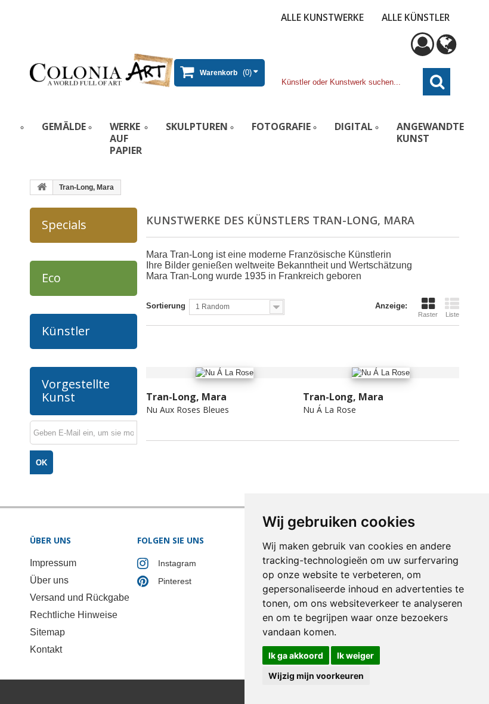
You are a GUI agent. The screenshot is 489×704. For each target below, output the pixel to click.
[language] (446, 49)
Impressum (53, 563)
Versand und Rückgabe (79, 597)
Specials (64, 225)
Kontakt (46, 649)
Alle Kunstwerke (322, 17)
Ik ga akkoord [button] (295, 655)
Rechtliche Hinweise (73, 615)
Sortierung (165, 305)
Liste (452, 314)
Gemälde (64, 126)
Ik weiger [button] (355, 655)
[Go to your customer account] (422, 49)
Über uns (49, 580)
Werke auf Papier (126, 138)
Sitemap (47, 632)
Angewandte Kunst (430, 132)
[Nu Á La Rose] (381, 372)
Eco (51, 278)
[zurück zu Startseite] (41, 187)
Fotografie (281, 126)
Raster (428, 314)
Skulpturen (197, 126)
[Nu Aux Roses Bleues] (224, 372)
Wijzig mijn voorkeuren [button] (316, 676)
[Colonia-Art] (101, 70)
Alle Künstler (416, 17)
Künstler (66, 331)
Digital (354, 126)
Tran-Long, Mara (186, 396)
